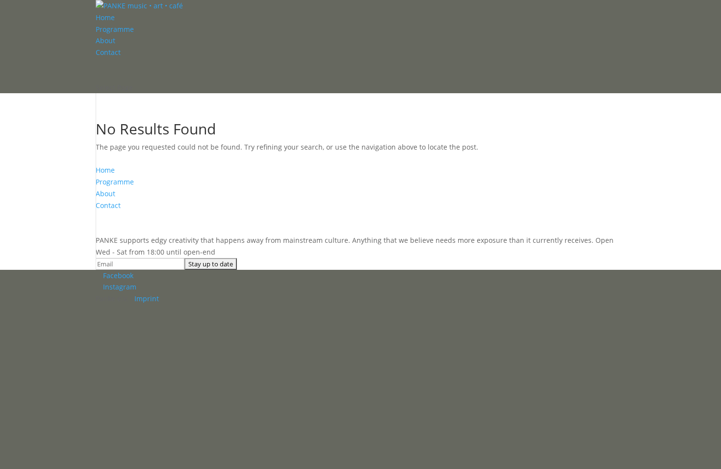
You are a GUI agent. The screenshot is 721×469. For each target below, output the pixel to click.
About (105, 40)
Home (105, 17)
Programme (115, 29)
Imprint (146, 298)
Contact (108, 52)
